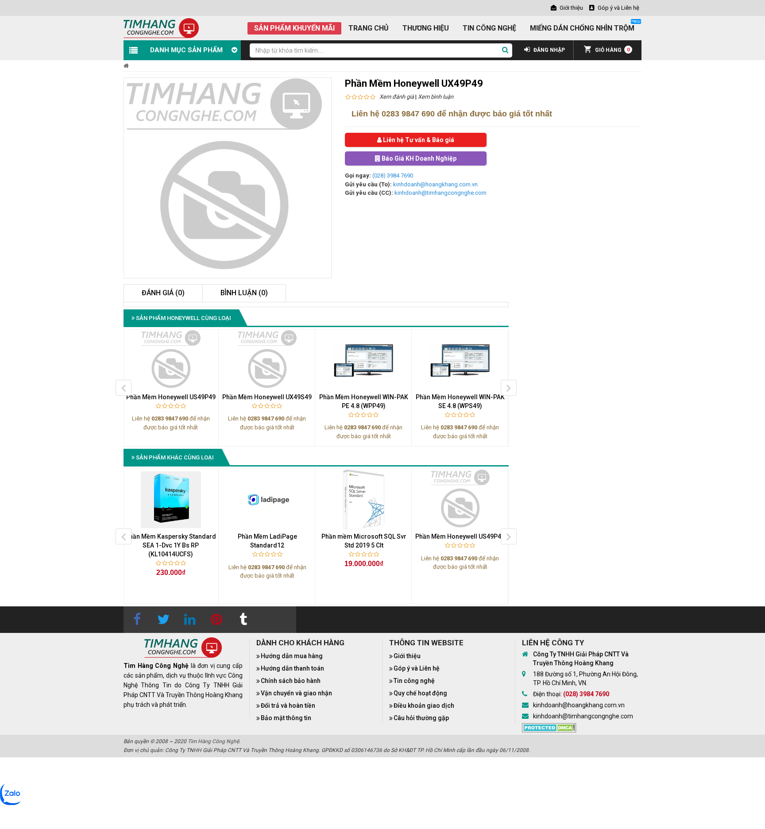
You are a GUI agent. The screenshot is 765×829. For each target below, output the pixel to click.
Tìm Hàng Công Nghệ (213, 741)
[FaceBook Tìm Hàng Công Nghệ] (136, 619)
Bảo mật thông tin (286, 717)
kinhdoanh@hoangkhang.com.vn (435, 184)
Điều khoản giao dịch (424, 705)
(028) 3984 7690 (392, 175)
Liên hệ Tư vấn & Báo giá (418, 139)
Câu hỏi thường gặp (421, 717)
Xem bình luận (435, 96)
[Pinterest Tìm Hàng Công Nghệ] (216, 619)
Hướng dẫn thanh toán (292, 668)
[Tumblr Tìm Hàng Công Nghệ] (243, 619)
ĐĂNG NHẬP (548, 50)
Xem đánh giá (396, 96)
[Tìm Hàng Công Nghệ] (161, 27)
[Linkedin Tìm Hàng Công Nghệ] (190, 619)
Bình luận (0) (244, 293)
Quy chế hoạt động (420, 693)
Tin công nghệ (414, 680)
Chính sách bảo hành (291, 680)
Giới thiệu (407, 655)
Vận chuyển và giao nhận (296, 693)
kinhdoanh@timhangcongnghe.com (440, 192)
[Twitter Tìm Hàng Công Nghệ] (163, 619)
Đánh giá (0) (163, 293)
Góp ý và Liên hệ (417, 668)
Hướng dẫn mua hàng (292, 655)
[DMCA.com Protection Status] (549, 727)
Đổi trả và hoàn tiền (288, 705)
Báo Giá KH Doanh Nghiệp (418, 158)
